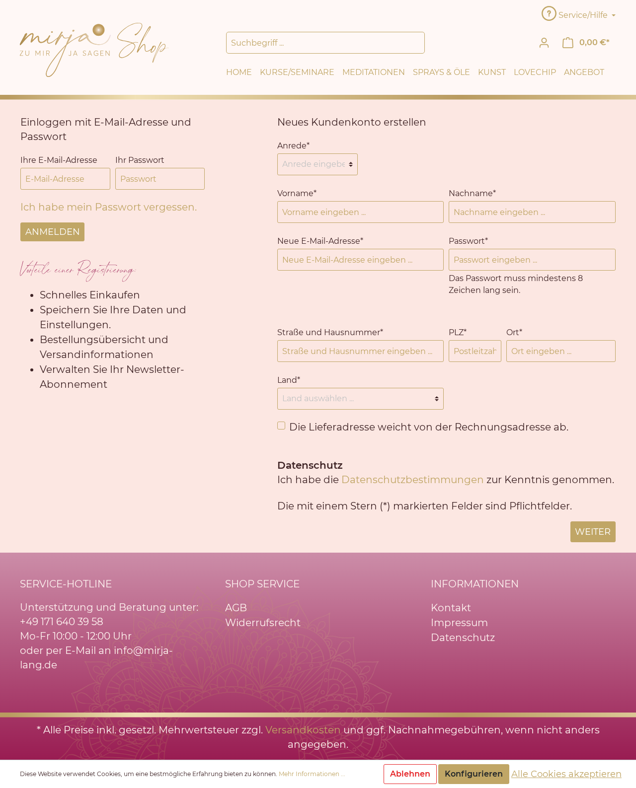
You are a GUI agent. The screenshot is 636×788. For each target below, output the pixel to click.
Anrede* (293, 145)
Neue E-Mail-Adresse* (320, 241)
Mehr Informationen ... (312, 774)
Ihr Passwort (139, 160)
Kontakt (451, 608)
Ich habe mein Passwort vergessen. (108, 207)
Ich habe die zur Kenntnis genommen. (445, 472)
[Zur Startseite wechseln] (94, 49)
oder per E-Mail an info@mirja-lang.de (96, 658)
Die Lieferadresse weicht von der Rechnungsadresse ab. (428, 427)
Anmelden (52, 231)
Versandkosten (303, 730)
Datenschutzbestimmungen (412, 480)
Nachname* (472, 193)
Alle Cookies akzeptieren (566, 774)
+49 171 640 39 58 (61, 622)
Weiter (593, 531)
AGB (236, 608)
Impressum (459, 623)
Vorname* (297, 193)
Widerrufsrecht (263, 623)
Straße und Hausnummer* (330, 332)
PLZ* (458, 332)
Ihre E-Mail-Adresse (58, 160)
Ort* (514, 332)
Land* (288, 380)
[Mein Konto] (544, 43)
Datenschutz (463, 638)
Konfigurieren (474, 774)
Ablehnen (410, 774)
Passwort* (468, 241)
